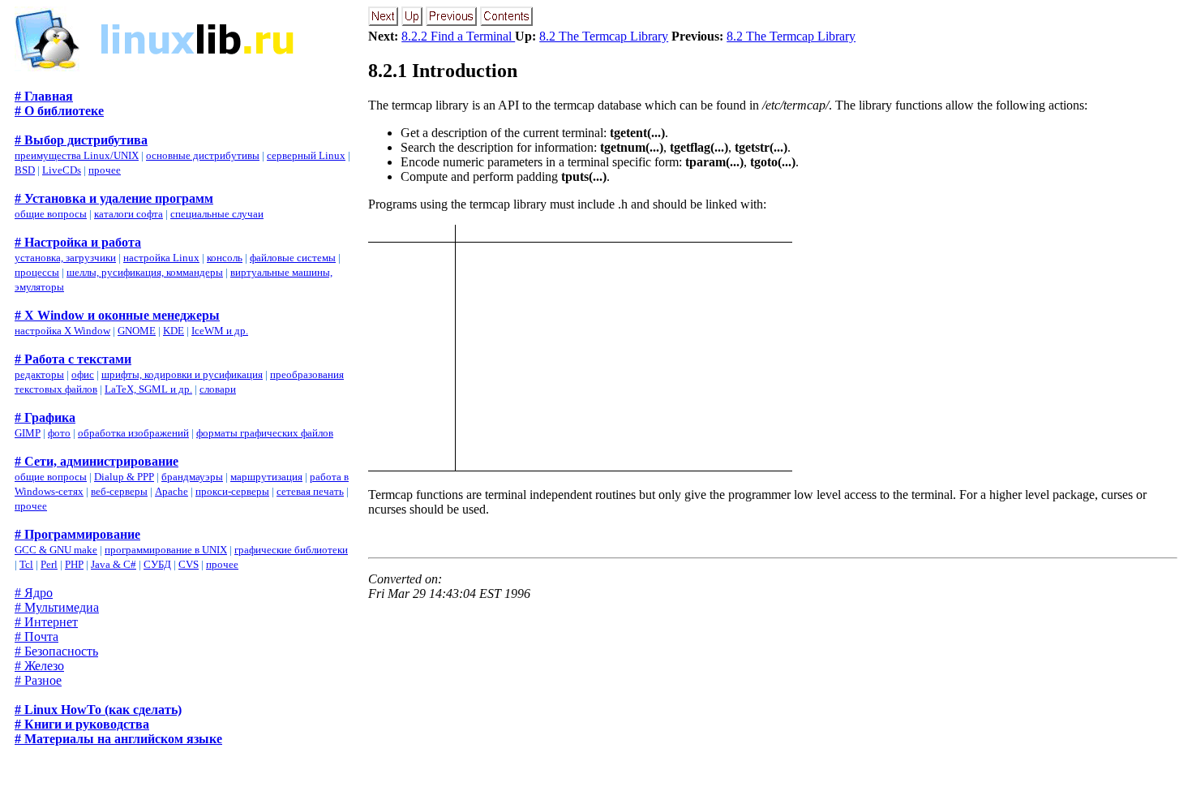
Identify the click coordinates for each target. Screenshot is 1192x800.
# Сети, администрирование (96, 461)
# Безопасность (56, 651)
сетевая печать (310, 491)
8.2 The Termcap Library (603, 36)
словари (217, 389)
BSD (25, 170)
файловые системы (293, 258)
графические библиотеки (291, 550)
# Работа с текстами (73, 359)
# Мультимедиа (57, 607)
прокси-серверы (232, 491)
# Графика (45, 417)
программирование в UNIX (166, 550)
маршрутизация (266, 477)
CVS (188, 564)
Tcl (26, 564)
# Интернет (46, 622)
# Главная (44, 96)
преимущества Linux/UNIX (77, 155)
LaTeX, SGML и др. (148, 389)
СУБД (157, 564)
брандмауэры (192, 477)
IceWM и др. (219, 331)
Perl (49, 564)
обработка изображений (133, 433)
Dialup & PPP (124, 477)
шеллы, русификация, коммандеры (144, 272)
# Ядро (34, 593)
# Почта (36, 636)
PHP (74, 564)
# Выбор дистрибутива (81, 140)
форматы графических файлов (264, 433)
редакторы (39, 374)
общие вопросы (51, 214)
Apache (171, 491)
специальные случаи (217, 214)
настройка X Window (62, 331)
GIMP (28, 433)
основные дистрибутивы (202, 155)
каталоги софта (128, 214)
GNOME (137, 331)
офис (82, 374)
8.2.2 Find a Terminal (458, 36)
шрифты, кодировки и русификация (182, 374)
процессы (37, 272)
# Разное (38, 680)
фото (59, 433)
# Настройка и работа (78, 242)
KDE (173, 331)
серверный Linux (306, 155)
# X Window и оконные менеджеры (117, 315)
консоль (224, 258)
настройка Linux (161, 258)
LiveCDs (61, 170)
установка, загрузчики (65, 258)
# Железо (39, 666)
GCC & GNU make (56, 550)
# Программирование (77, 534)
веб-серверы (119, 491)
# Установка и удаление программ (114, 198)
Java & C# (113, 564)
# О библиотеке (59, 111)
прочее (104, 170)
